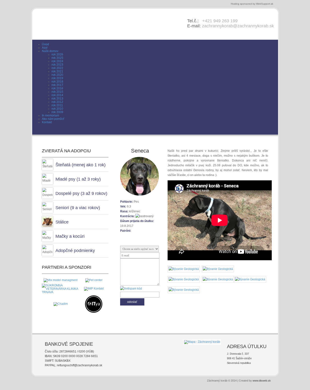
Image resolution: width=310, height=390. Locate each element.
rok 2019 (57, 78)
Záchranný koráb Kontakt (241, 131)
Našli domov (50, 51)
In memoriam (50, 115)
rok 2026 (57, 54)
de (266, 131)
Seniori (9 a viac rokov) (77, 207)
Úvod (45, 44)
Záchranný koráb (88, 24)
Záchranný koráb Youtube (234, 131)
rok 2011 (57, 105)
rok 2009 (57, 112)
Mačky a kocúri (70, 236)
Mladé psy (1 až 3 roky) (78, 179)
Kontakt (47, 122)
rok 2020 (57, 74)
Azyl (44, 47)
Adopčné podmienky (75, 250)
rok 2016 (57, 88)
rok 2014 (57, 95)
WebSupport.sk (264, 3)
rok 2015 (57, 91)
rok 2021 (57, 71)
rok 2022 (57, 68)
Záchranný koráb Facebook (226, 131)
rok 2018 (57, 81)
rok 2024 (57, 61)
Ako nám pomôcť (53, 119)
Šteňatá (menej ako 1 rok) (80, 164)
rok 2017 (57, 85)
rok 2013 (57, 98)
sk (259, 131)
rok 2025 (57, 58)
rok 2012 (57, 102)
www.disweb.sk (262, 380)
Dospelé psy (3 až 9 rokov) (81, 193)
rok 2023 (57, 64)
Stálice (62, 222)
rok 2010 (57, 108)
